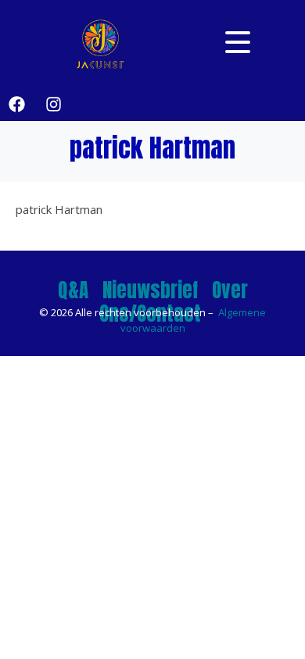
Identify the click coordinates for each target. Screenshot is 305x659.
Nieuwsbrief (150, 290)
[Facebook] (16, 104)
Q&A (73, 290)
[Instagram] (53, 104)
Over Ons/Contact (173, 302)
